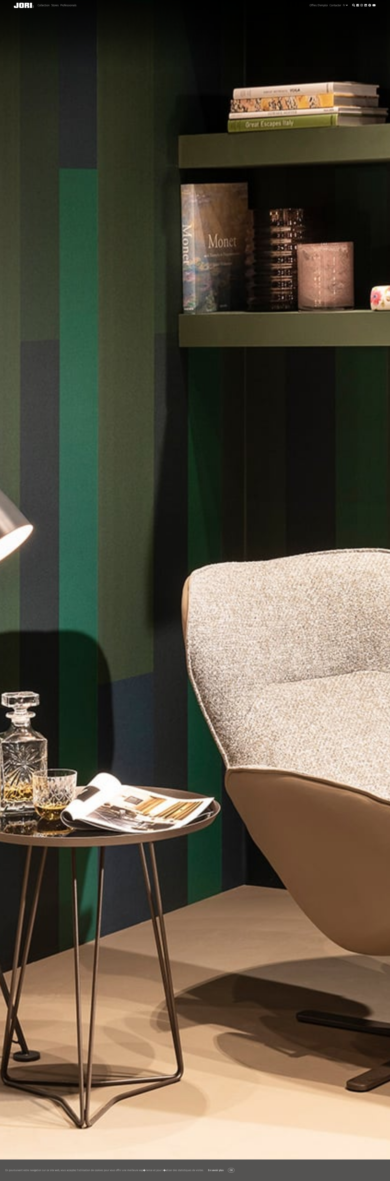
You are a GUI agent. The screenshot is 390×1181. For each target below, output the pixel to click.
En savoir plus (216, 1170)
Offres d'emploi (319, 5)
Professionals (68, 5)
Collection (44, 5)
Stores (55, 5)
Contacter (335, 5)
